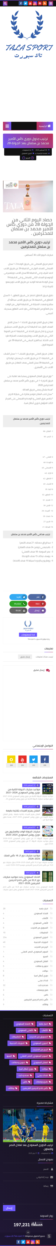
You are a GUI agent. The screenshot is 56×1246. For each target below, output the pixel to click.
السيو (26, 956)
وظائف (26, 1004)
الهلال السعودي (26, 961)
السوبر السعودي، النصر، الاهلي (26, 952)
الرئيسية (43, 126)
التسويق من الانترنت (26, 928)
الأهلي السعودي (26, 923)
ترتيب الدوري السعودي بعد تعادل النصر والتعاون (31, 1146)
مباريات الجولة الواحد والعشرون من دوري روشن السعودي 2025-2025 (22, 833)
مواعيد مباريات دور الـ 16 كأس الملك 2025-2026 (22, 857)
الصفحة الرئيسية (42, 153)
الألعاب (26, 918)
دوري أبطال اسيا (26, 976)
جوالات (26, 971)
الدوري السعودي (27, 153)
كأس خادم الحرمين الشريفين (26, 999)
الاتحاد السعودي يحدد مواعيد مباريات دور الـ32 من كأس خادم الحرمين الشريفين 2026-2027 (21, 880)
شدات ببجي (26, 980)
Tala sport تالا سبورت (14, 1236)
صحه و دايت (26, 985)
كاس (26, 995)
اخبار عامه (26, 909)
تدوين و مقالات (26, 966)
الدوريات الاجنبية (26, 942)
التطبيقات (26, 932)
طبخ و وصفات (26, 990)
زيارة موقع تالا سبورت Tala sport (39, 639)
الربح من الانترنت (26, 947)
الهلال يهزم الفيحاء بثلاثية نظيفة (23, 810)
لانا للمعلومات (46, 1153)
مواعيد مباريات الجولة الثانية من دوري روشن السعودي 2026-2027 (23, 791)
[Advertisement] (28, 91)
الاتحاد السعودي (26, 913)
